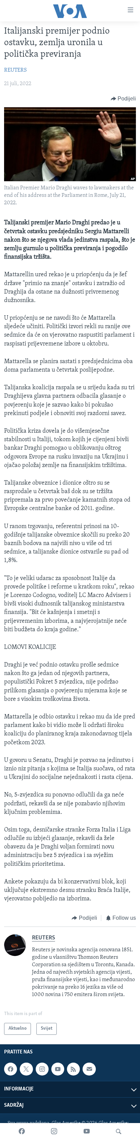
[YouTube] (86, 1131)
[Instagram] (54, 1131)
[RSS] (73, 1069)
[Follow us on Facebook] (10, 1069)
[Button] (123, 98)
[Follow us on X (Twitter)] (26, 1069)
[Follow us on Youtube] (57, 1069)
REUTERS (15, 70)
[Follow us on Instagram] (42, 1069)
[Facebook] (21, 1131)
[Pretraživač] (118, 1131)
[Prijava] (89, 1069)
